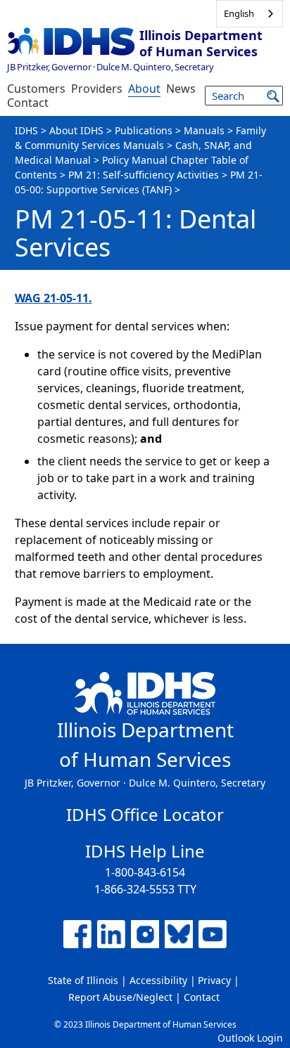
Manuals (204, 130)
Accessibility (158, 980)
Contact (28, 102)
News (181, 88)
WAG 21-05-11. (53, 298)
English (239, 13)
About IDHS (76, 130)
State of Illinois (83, 980)
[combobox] (249, 13)
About (144, 88)
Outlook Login (250, 1037)
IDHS (26, 130)
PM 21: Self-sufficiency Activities (143, 174)
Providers (96, 88)
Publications (143, 130)
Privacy (214, 980)
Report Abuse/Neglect (120, 997)
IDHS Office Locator (145, 814)
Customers (36, 88)
